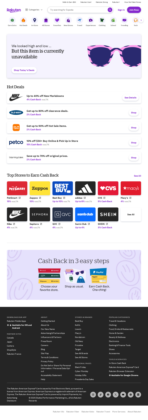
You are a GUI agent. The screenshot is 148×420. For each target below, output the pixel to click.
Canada (10, 337)
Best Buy (79, 321)
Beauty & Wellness (117, 337)
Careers (44, 345)
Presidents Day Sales (84, 379)
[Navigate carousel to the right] (141, 20)
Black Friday (80, 367)
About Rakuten (134, 411)
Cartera (10, 346)
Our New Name (48, 329)
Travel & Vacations (117, 321)
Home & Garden (116, 333)
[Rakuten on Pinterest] (131, 394)
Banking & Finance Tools (119, 345)
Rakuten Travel (103, 411)
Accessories (114, 353)
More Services (118, 411)
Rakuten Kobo (88, 411)
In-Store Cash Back (117, 363)
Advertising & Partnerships (53, 333)
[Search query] (110, 10)
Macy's (78, 333)
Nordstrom (80, 337)
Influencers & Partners (51, 337)
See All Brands (81, 353)
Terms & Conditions (49, 357)
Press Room (46, 341)
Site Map (45, 353)
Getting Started (48, 321)
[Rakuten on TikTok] (100, 394)
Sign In (121, 9)
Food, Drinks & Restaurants (121, 329)
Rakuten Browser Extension (121, 371)
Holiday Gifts (80, 375)
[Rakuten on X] (116, 394)
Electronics (114, 341)
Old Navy (79, 341)
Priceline (79, 345)
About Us (45, 325)
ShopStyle (11, 350)
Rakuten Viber (72, 411)
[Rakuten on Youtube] (123, 394)
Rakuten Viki (58, 411)
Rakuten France (14, 354)
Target (78, 349)
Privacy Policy (47, 361)
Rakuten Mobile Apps (16, 321)
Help (43, 379)
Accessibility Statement (51, 375)
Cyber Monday (81, 371)
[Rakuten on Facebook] (108, 394)
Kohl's (77, 325)
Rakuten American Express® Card (124, 367)
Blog (43, 349)
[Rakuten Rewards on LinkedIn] (138, 394)
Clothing (112, 325)
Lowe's (78, 329)
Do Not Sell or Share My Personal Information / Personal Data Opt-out (56, 368)
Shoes (111, 349)
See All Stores (81, 357)
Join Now (134, 9)
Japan (9, 342)
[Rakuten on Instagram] (93, 394)
